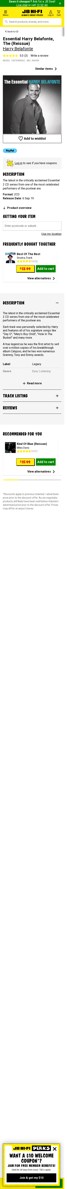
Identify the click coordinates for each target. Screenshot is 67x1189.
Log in (18, 163)
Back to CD (13, 31)
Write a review (39, 55)
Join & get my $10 (31, 1177)
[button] (11, 13)
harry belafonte (18, 48)
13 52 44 (42, 5)
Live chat (22, 5)
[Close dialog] (54, 1149)
